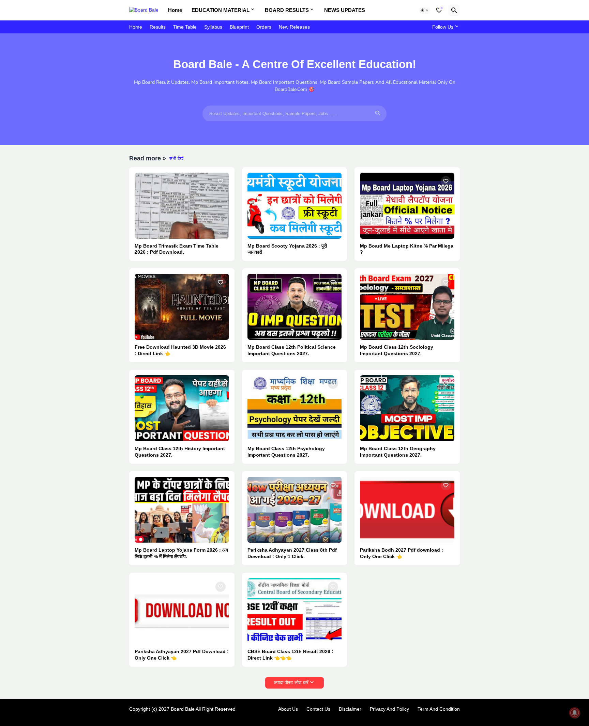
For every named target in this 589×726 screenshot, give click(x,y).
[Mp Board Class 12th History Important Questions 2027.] (182, 408)
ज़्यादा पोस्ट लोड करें (291, 682)
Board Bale (183, 709)
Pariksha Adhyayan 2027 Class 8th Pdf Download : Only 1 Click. (292, 553)
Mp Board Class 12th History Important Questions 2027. (180, 452)
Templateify (133, 715)
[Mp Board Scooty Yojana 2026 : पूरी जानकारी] (294, 206)
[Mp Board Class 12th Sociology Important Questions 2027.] (407, 307)
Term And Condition (439, 709)
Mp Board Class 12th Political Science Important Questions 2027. (291, 350)
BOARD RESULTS (287, 10)
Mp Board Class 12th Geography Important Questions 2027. (398, 452)
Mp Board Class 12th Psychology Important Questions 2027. (286, 452)
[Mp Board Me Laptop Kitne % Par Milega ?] (407, 206)
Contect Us (318, 709)
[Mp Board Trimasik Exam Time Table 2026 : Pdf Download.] (182, 206)
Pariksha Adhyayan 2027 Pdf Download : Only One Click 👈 (182, 655)
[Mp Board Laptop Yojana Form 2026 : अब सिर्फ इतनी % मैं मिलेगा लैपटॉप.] (182, 510)
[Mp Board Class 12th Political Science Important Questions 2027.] (294, 307)
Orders (263, 27)
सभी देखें (176, 158)
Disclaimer (350, 709)
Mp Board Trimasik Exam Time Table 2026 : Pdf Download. (176, 249)
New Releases (294, 27)
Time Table (185, 27)
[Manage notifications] (574, 712)
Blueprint (239, 27)
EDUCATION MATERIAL (221, 10)
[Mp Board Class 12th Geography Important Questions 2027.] (407, 408)
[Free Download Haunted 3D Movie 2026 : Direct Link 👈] (182, 307)
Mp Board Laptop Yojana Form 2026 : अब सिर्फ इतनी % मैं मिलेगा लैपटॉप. (181, 553)
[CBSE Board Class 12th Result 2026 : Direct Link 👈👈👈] (294, 611)
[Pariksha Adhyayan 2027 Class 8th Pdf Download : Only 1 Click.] (294, 510)
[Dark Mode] (425, 10)
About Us (288, 709)
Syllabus (213, 27)
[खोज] (454, 10)
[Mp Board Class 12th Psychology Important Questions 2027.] (294, 408)
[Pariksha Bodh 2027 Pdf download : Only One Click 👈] (407, 510)
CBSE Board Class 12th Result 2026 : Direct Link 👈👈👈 (290, 655)
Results (158, 27)
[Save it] (220, 181)
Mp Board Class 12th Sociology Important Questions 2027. (396, 350)
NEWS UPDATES (344, 10)
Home (175, 10)
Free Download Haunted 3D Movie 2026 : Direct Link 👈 (180, 350)
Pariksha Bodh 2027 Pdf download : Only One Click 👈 (401, 553)
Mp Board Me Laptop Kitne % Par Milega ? (406, 249)
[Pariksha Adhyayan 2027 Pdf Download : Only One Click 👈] (182, 611)
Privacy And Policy (389, 709)
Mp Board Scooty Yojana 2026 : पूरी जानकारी (287, 249)
